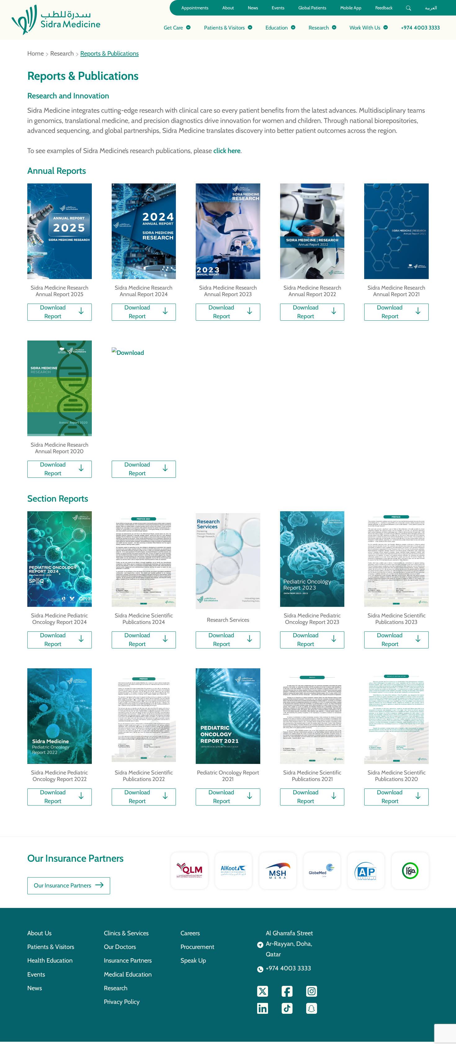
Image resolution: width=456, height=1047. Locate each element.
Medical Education (128, 974)
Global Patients (312, 8)
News (253, 8)
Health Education (50, 960)
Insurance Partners (128, 960)
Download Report (53, 312)
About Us (39, 933)
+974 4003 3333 (420, 27)
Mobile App (350, 8)
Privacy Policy (122, 1001)
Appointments (194, 8)
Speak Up (193, 960)
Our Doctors (120, 946)
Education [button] (277, 27)
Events (278, 8)
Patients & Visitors (50, 946)
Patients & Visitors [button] (224, 27)
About (228, 8)
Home (35, 53)
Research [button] (319, 27)
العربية (431, 8)
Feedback (383, 8)
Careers (190, 933)
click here (226, 151)
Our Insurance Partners (62, 885)
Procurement (197, 946)
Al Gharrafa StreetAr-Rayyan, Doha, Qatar (289, 943)
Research (62, 53)
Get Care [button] (173, 27)
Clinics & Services (126, 933)
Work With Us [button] (365, 27)
